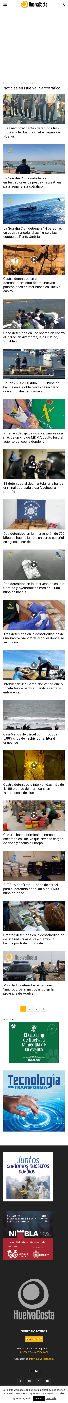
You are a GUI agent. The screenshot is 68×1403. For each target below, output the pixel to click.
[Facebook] (20, 1381)
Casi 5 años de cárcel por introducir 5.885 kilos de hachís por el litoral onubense (30, 738)
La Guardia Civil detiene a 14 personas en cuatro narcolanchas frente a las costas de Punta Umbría (32, 233)
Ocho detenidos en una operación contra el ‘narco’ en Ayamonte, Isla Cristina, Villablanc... (34, 337)
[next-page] (43, 1009)
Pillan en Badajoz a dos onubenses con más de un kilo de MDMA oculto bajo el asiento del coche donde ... (33, 437)
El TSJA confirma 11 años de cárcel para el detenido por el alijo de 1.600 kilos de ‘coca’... (31, 889)
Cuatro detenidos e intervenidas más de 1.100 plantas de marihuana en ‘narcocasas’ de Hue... (33, 789)
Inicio (5, 83)
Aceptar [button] (39, 1398)
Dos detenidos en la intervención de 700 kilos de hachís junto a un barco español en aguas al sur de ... (34, 538)
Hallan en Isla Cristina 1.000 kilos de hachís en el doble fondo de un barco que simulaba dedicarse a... (31, 387)
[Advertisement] (34, 44)
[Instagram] (29, 1381)
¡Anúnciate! (34, 1339)
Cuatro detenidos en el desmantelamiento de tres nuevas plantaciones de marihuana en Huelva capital (31, 285)
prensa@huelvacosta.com (34, 1351)
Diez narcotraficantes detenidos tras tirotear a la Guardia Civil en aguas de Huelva (31, 132)
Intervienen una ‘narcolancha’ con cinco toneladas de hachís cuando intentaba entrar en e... (33, 688)
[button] (5, 4)
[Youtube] (47, 1381)
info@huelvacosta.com (41, 1358)
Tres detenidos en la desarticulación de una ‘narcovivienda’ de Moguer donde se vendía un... (33, 638)
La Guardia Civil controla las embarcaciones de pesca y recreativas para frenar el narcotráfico (32, 182)
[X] (38, 1381)
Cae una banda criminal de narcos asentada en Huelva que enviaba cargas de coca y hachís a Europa (33, 839)
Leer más (51, 1398)
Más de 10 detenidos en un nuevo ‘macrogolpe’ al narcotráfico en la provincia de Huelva (28, 989)
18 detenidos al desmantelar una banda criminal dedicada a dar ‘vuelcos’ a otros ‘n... (33, 488)
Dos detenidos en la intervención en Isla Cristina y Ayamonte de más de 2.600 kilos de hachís (33, 588)
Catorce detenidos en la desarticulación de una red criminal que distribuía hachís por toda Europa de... (33, 939)
